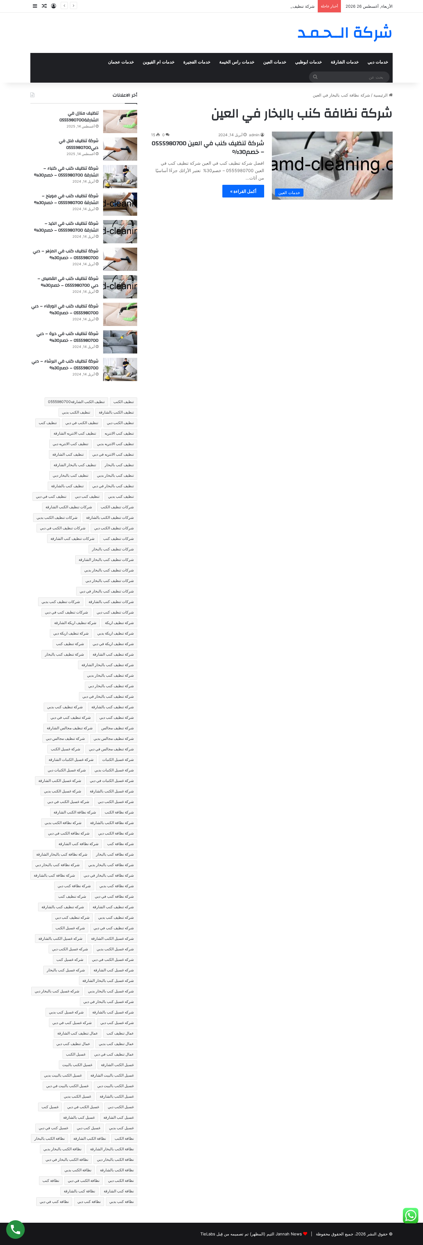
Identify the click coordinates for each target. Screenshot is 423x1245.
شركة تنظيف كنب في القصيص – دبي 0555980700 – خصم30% (259, 6)
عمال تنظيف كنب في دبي (114, 1054)
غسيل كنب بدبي (121, 1128)
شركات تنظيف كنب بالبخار (113, 549)
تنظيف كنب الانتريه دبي (70, 443)
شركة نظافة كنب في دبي (114, 896)
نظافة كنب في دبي (54, 1201)
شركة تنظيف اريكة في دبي (113, 643)
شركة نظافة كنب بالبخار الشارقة (61, 854)
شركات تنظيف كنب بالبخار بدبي (109, 570)
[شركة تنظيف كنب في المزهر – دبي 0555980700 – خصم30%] (120, 259)
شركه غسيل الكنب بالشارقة (60, 938)
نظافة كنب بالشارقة (79, 1191)
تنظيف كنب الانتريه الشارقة (75, 433)
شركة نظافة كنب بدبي (116, 885)
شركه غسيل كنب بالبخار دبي (57, 991)
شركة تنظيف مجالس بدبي (114, 738)
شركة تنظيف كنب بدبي (65, 707)
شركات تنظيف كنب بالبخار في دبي (107, 591)
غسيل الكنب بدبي (77, 1096)
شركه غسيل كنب (69, 959)
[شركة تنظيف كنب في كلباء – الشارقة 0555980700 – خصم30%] (120, 176)
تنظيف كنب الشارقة (68, 454)
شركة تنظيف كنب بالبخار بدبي (110, 675)
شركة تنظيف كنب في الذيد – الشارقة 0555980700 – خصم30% (66, 226)
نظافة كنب (50, 1180)
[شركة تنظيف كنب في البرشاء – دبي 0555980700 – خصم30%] (120, 369)
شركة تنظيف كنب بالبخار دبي (111, 685)
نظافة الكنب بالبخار (49, 1138)
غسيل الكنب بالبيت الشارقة (112, 1075)
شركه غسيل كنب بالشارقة (113, 1012)
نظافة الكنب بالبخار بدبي (62, 1149)
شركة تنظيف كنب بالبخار (64, 654)
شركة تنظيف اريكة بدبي (115, 633)
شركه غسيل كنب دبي (117, 1022)
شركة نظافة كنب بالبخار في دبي (109, 875)
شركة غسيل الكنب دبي (116, 801)
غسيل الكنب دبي (121, 1106)
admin (254, 134)
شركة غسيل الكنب (65, 749)
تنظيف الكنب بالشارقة (116, 412)
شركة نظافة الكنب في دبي (68, 833)
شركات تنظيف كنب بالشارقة (111, 601)
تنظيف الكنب (123, 401)
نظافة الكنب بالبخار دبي (115, 1159)
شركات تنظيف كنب (118, 538)
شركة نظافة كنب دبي (74, 885)
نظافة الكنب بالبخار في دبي (67, 1159)
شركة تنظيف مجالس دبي (65, 738)
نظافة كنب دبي (89, 1201)
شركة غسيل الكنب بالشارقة (112, 791)
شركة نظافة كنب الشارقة (78, 843)
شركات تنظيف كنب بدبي (60, 601)
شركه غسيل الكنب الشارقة (112, 938)
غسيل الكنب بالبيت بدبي (63, 1075)
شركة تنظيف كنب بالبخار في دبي (108, 696)
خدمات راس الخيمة (237, 62)
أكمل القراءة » (243, 191)
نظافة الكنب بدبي (77, 1170)
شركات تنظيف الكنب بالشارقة (110, 517)
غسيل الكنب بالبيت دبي (115, 1085)
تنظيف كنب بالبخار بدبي (115, 475)
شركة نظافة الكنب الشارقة (75, 812)
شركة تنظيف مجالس (117, 728)
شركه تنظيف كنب (72, 896)
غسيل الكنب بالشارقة (117, 1096)
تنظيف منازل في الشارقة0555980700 (78, 116)
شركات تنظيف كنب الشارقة (72, 538)
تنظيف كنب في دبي (51, 496)
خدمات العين (274, 62)
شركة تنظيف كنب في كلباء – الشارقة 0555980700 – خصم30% (66, 171)
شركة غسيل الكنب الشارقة (59, 780)
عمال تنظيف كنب (120, 1033)
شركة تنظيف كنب (70, 643)
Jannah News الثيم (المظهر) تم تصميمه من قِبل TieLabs (251, 1233)
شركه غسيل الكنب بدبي (115, 949)
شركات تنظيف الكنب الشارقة (69, 507)
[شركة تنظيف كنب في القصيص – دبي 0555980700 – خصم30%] (120, 286)
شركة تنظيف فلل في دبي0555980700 (78, 144)
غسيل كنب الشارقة (118, 1117)
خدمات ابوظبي (308, 62)
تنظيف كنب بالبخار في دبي (113, 486)
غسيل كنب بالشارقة (79, 1117)
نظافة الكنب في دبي (83, 1180)
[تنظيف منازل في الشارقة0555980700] (120, 121)
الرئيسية (381, 95)
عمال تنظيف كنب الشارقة (77, 1033)
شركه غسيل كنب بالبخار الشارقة (108, 980)
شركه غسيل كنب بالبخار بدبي (111, 991)
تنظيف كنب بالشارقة (67, 486)
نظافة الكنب (124, 1138)
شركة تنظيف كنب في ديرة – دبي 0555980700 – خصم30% (67, 337)
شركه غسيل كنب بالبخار (66, 970)
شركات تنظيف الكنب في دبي (62, 528)
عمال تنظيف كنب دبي (73, 1043)
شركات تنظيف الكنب (117, 507)
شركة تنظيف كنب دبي (116, 717)
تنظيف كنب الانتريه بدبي (115, 443)
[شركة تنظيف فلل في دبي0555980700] (120, 149)
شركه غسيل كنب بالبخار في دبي (108, 1001)
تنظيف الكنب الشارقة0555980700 (76, 401)
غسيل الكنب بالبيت (77, 1064)
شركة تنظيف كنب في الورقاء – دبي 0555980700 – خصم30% (64, 309)
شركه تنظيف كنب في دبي (114, 928)
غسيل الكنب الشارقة (117, 1064)
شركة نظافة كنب (120, 843)
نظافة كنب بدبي (121, 1201)
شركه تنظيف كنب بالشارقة (62, 906)
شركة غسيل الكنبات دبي (67, 770)
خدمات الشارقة (345, 62)
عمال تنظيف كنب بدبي (116, 1043)
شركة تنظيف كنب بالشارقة (112, 707)
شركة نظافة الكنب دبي (116, 833)
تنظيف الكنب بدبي (76, 412)
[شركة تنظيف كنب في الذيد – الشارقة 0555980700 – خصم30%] (120, 231)
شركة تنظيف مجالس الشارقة (70, 728)
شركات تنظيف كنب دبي (115, 612)
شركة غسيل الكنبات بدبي (114, 770)
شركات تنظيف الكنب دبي (114, 528)
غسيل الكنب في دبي (83, 1106)
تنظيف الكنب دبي (120, 422)
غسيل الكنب (75, 1054)
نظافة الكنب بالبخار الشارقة (112, 1149)
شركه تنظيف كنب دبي (72, 917)
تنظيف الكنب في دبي (81, 422)
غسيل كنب (50, 1106)
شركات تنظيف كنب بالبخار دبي (109, 580)
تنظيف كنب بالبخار (119, 464)
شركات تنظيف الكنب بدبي (57, 517)
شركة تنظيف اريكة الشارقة (75, 622)
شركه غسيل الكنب (70, 928)
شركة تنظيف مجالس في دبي (111, 749)
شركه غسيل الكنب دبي (70, 949)
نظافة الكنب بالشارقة (117, 1170)
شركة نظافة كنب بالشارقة (54, 875)
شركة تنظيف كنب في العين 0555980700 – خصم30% (208, 147)
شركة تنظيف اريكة (119, 622)
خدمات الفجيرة (197, 62)
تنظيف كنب (48, 422)
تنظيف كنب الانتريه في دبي (113, 454)
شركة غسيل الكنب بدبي (62, 791)
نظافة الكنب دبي (121, 1180)
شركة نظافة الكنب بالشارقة (112, 822)
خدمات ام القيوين (159, 62)
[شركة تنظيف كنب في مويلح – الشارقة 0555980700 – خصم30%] (120, 204)
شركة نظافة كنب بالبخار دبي (57, 864)
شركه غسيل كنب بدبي (66, 1012)
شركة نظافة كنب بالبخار (115, 854)
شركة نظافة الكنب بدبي (63, 822)
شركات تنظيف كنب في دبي (66, 612)
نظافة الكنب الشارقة (89, 1138)
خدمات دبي (378, 62)
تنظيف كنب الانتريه (119, 433)
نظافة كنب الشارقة (119, 1191)
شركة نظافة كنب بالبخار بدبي (111, 864)
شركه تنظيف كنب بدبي (116, 917)
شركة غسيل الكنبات (118, 759)
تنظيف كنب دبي (87, 496)
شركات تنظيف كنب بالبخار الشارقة (106, 559)
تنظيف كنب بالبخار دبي (70, 475)
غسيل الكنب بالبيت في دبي (67, 1085)
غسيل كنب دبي (88, 1128)
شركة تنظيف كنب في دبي (70, 717)
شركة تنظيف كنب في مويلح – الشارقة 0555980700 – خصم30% (66, 199)
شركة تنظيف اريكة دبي (71, 633)
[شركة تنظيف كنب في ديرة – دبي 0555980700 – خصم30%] (120, 342)
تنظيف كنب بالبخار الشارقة (75, 464)
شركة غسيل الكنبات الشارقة (71, 759)
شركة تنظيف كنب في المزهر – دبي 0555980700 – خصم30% (65, 254)
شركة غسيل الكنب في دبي (68, 801)
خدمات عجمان (121, 62)
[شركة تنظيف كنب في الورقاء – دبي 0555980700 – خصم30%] (120, 314)
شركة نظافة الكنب (119, 812)
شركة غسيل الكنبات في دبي (112, 780)
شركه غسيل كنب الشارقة (114, 970)
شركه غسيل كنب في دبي (72, 1022)
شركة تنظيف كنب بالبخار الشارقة (107, 664)
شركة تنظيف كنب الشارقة (113, 654)
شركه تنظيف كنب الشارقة (113, 906)
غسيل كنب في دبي (53, 1128)
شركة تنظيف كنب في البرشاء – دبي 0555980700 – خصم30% (65, 364)
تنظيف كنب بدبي (121, 496)
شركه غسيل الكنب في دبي (113, 959)
